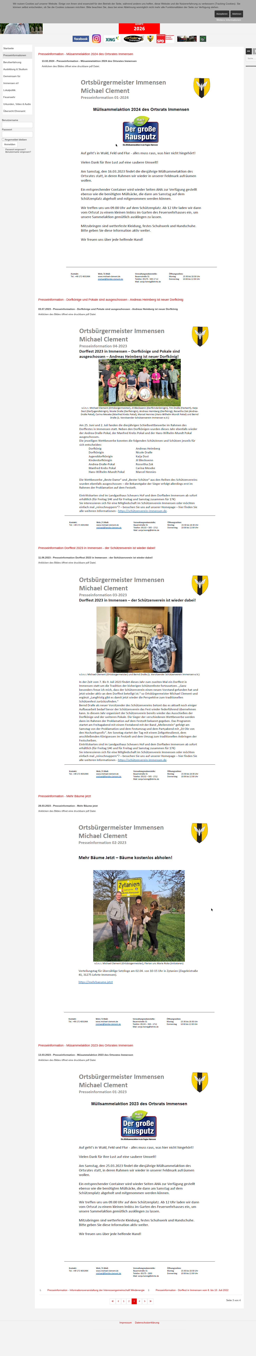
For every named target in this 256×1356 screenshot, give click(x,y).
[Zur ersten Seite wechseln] (113, 1301)
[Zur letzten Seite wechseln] (150, 1301)
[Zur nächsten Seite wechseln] (144, 1301)
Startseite (8, 48)
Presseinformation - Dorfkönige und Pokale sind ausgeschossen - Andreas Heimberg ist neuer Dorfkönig (110, 299)
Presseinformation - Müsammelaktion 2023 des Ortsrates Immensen (85, 1045)
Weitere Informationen (228, 19)
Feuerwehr (9, 97)
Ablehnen (236, 14)
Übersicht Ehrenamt (14, 111)
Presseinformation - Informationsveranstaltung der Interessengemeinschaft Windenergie (96, 1290)
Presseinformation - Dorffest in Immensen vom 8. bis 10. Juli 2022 (192, 1290)
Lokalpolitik (9, 90)
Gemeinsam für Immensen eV (11, 80)
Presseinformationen (14, 55)
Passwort (7, 129)
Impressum (125, 1322)
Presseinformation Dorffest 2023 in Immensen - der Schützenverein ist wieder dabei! (96, 548)
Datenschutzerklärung (147, 1322)
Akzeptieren (222, 14)
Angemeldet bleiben (16, 139)
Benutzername (10, 120)
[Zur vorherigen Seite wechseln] (118, 1301)
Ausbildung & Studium (15, 69)
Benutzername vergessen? (18, 152)
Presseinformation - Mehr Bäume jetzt (64, 796)
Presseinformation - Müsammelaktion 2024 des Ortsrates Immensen (85, 54)
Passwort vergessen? (15, 149)
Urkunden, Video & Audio (17, 104)
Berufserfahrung (12, 62)
